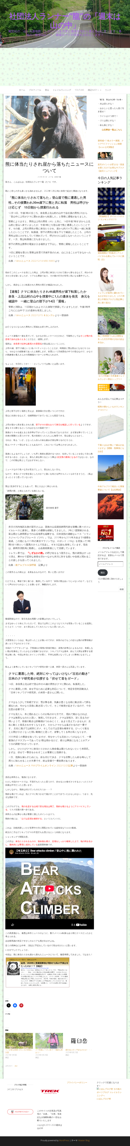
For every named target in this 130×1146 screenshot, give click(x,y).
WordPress (64, 1140)
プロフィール (35, 90)
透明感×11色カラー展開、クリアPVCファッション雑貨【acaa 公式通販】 (111, 143)
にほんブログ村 (104, 1098)
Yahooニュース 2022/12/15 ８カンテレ (35, 315)
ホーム (22, 90)
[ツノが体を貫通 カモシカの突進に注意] (19, 1041)
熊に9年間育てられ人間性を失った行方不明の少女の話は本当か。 (111, 339)
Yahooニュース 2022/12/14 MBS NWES (35, 260)
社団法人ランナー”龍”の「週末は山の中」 (65, 20)
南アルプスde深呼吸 (25, 564)
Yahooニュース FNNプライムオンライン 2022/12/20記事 (44, 765)
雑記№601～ (94, 90)
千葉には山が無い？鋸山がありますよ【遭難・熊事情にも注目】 (111, 448)
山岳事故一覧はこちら (112, 129)
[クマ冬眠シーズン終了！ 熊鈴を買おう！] (49, 1041)
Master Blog (84, 1140)
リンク (108, 90)
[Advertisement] (65, 67)
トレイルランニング (62, 90)
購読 (103, 572)
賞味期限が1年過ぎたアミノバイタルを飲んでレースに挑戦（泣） (111, 256)
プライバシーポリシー (77, 1082)
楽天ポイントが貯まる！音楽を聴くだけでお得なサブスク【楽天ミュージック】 (111, 167)
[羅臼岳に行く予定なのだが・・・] (79, 1041)
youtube (79, 90)
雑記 (16, 1066)
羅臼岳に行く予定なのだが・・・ (79, 1050)
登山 (47, 90)
